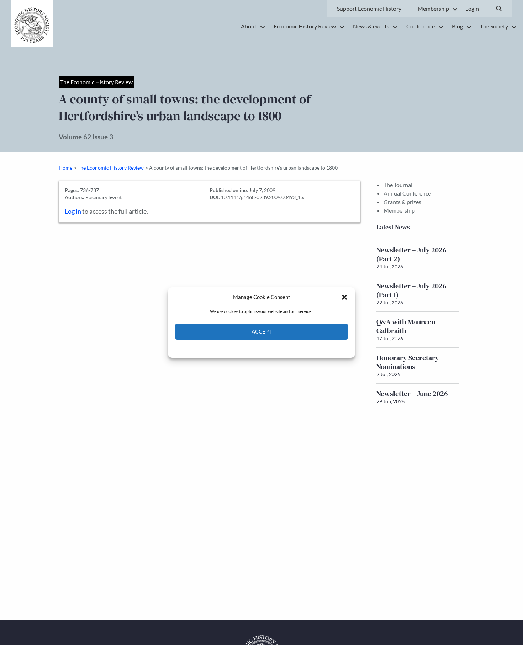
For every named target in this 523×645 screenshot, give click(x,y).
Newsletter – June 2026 (412, 394)
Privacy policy (274, 348)
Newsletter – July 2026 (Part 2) (411, 254)
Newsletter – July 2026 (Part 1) (411, 290)
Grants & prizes (402, 201)
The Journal (398, 184)
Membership (399, 210)
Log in (73, 211)
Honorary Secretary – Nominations (410, 362)
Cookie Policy (245, 348)
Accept (262, 332)
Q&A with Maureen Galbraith (405, 326)
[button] (344, 296)
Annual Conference (407, 193)
